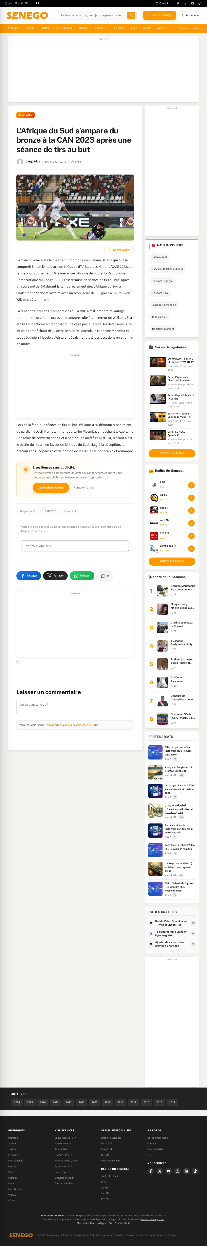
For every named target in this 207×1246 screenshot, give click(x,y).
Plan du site (83, 1223)
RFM (103, 1182)
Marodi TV (106, 1143)
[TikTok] (199, 3)
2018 (120, 1102)
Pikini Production (110, 1160)
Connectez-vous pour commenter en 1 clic (73, 725)
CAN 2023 (50, 511)
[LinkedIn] (186, 1171)
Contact (151, 1143)
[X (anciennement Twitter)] (185, 3)
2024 (43, 1102)
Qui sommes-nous (157, 1138)
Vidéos (162, 28)
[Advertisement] (103, 71)
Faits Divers (14, 1189)
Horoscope (61, 1172)
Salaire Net (61, 1149)
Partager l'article (84, 487)
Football (25, 115)
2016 (146, 1102)
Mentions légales (98, 1223)
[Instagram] (177, 1171)
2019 (107, 1102)
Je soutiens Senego (51, 487)
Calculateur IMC (63, 1166)
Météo (197, 28)
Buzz (134, 28)
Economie (13, 1155)
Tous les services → (66, 1183)
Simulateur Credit (64, 1178)
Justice (45, 28)
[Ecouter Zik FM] (191, 498)
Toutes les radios (172, 561)
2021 (81, 1102)
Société (30, 28)
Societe (12, 1143)
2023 (56, 1102)
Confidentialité (122, 1223)
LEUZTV (105, 1155)
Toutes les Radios (110, 1176)
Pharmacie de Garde (66, 1160)
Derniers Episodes (111, 1138)
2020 (94, 1102)
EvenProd (106, 1149)
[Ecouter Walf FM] (191, 523)
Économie (100, 28)
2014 (172, 1102)
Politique (13, 28)
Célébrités (118, 28)
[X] (159, 1171)
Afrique (83, 28)
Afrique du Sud (28, 511)
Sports (147, 28)
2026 (17, 1102)
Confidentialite (155, 1149)
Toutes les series (172, 453)
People (12, 1166)
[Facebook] (177, 3)
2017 (133, 1102)
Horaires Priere (63, 1155)
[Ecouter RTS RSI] (191, 536)
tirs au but (70, 511)
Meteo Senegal (63, 1143)
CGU (149, 1155)
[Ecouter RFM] (191, 485)
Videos (12, 1195)
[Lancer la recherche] (131, 15)
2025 (30, 1102)
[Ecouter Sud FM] (191, 510)
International (64, 28)
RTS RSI (105, 1199)
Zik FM (104, 1188)
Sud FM (105, 1193)
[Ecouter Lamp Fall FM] (191, 548)
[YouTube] (192, 3)
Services (183, 28)
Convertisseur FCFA (65, 1138)
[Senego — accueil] (28, 15)
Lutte (11, 1183)
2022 (69, 1102)
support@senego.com (152, 1219)
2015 (159, 1102)
